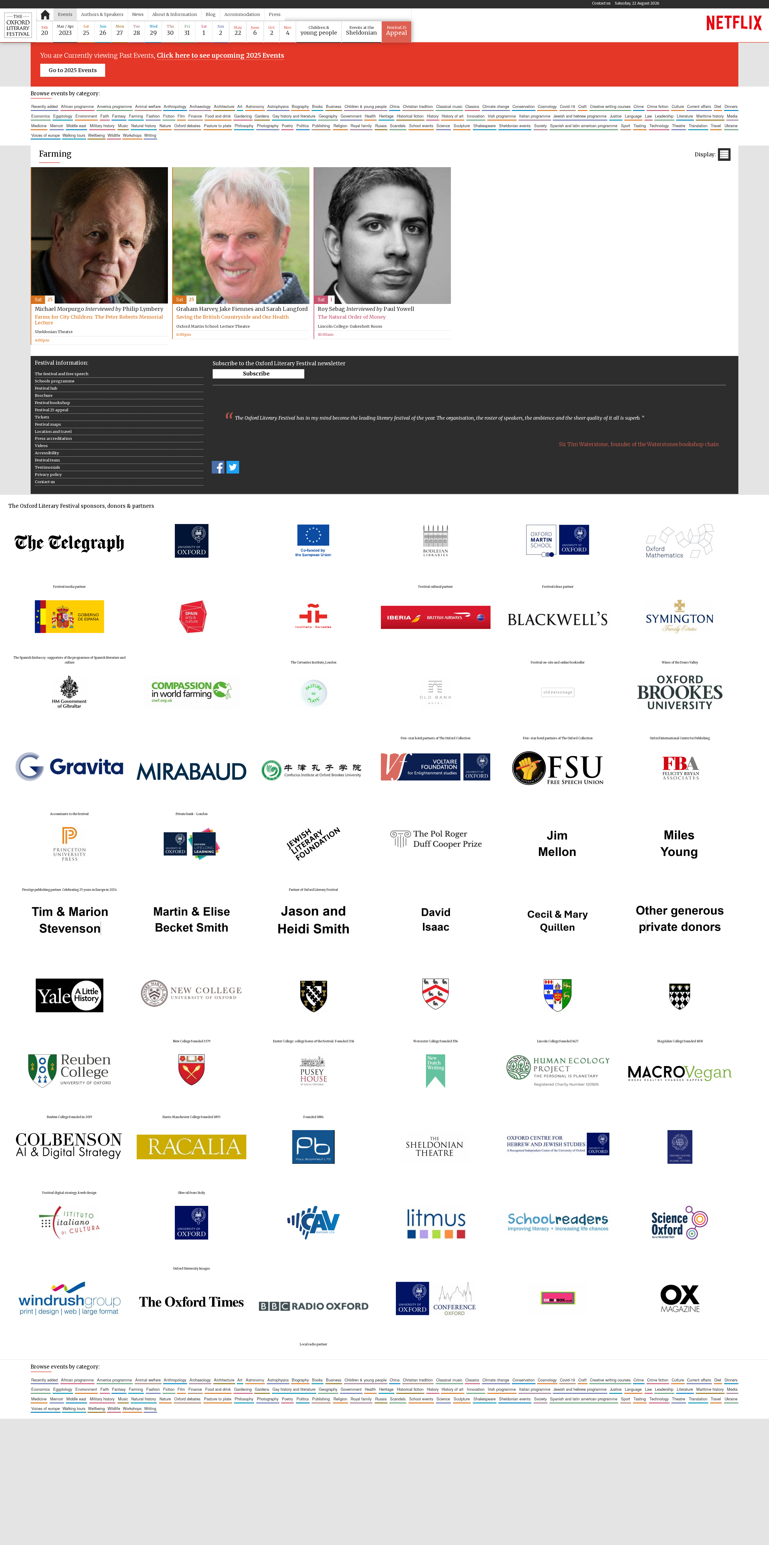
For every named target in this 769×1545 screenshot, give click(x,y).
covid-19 (567, 106)
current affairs (699, 106)
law (648, 116)
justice (616, 116)
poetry (287, 125)
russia (381, 125)
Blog (211, 14)
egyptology (62, 116)
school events (421, 125)
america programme (114, 106)
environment (86, 116)
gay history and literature (293, 116)
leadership (664, 116)
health (370, 116)
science (443, 125)
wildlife (114, 135)
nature (165, 125)
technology (659, 125)
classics (472, 106)
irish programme (502, 116)
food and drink (218, 116)
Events (65, 14)
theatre (678, 125)
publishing (321, 125)
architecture (224, 106)
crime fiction (657, 106)
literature (685, 116)
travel (716, 125)
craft (582, 106)
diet (717, 106)
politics (302, 125)
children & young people (366, 106)
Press (275, 14)
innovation (476, 116)
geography (328, 116)
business (333, 106)
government (351, 116)
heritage (386, 116)
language (633, 116)
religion (340, 125)
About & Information (174, 14)
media (732, 116)
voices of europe (45, 135)
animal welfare (148, 106)
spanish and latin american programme (583, 125)
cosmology (547, 106)
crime (639, 106)
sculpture (462, 125)
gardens (262, 116)
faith (104, 116)
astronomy (255, 106)
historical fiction (410, 116)
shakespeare (484, 125)
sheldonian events (514, 125)
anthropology (175, 106)
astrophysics (278, 106)
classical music (449, 106)
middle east (76, 125)
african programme (77, 106)
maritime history (710, 116)
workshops (132, 135)
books (317, 106)
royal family (361, 125)
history (433, 116)
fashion (153, 116)
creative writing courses (610, 106)
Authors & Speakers (102, 14)
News (138, 14)
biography (300, 106)
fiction (169, 116)
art (239, 106)
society (540, 125)
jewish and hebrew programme (579, 116)
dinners (731, 106)
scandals (398, 125)
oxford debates (187, 125)
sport (625, 125)
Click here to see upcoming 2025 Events (220, 56)
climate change (495, 106)
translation (698, 125)
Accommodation (242, 14)
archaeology (200, 106)
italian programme (534, 116)
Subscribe (256, 373)
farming (136, 116)
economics (40, 116)
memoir (56, 125)
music (123, 125)
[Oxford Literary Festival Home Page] (18, 25)
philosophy (244, 125)
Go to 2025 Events (73, 70)
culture (678, 106)
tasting (640, 125)
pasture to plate (217, 125)
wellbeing (96, 135)
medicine (39, 125)
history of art (453, 116)
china (395, 106)
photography (267, 125)
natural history (143, 125)
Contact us (601, 3)
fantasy (119, 116)
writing (150, 135)
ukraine (731, 125)
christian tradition (418, 106)
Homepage (45, 14)
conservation (523, 106)
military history (102, 125)
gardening (243, 116)
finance (195, 116)
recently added (44, 106)
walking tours (73, 135)
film (181, 116)
